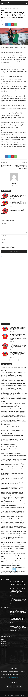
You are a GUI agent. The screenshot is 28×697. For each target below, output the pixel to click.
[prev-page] (2, 216)
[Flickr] (14, 686)
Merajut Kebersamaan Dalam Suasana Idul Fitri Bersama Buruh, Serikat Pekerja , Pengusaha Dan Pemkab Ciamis (14, 555)
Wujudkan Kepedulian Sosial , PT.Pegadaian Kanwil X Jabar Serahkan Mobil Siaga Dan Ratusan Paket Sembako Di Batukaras (13, 369)
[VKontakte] (20, 686)
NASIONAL (7, 7)
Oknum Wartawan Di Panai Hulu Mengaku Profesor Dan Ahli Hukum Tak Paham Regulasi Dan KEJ (18, 195)
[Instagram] (17, 686)
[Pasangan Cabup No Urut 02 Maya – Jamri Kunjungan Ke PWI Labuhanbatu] (5, 211)
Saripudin (3, 471)
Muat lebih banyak (13, 360)
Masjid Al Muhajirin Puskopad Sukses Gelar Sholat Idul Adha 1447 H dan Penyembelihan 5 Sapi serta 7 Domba (18, 328)
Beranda (2, 7)
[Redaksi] (2, 21)
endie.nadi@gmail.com (12, 693)
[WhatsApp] (15, 24)
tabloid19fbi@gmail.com (12, 677)
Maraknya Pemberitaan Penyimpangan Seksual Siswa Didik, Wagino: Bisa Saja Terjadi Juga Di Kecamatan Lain (13, 468)
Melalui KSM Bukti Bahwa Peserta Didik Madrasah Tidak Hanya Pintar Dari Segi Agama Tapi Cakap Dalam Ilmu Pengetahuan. (13, 432)
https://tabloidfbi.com (14, 185)
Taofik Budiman (4, 435)
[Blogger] (7, 686)
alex (2, 567)
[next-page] (4, 216)
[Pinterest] (12, 24)
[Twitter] (9, 24)
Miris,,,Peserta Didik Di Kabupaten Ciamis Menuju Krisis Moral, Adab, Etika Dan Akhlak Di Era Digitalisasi (12, 448)
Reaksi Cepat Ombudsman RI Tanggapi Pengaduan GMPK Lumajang (7, 165)
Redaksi (5, 20)
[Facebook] (6, 24)
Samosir (11, 7)
